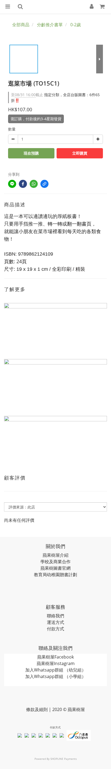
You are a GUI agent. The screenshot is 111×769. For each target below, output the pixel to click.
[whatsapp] (34, 184)
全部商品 (20, 25)
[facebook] (23, 184)
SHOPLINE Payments (63, 759)
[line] (12, 184)
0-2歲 (75, 25)
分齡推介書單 (50, 25)
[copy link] (44, 184)
